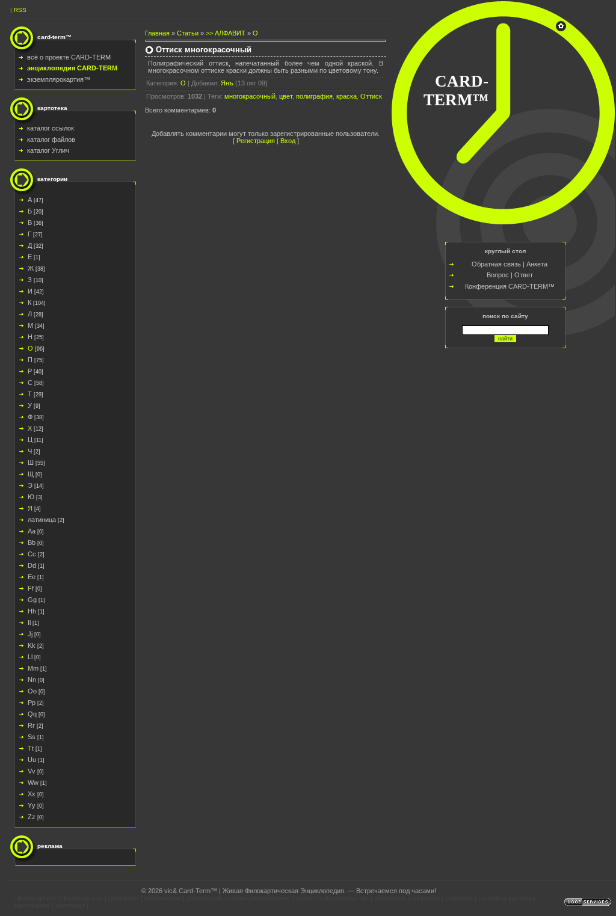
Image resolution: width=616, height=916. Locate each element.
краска (346, 96)
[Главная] (561, 28)
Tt (31, 748)
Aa (31, 531)
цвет (285, 96)
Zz (31, 816)
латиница (42, 519)
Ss (31, 736)
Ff (31, 588)
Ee (31, 576)
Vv (31, 771)
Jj (30, 634)
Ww (33, 782)
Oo (32, 691)
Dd (32, 565)
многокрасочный (250, 96)
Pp (31, 702)
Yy (31, 805)
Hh (32, 611)
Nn (32, 679)
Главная (157, 33)
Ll (30, 656)
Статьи (188, 33)
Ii (29, 622)
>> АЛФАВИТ (225, 33)
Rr (31, 725)
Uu (32, 759)
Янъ (227, 83)
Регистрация (255, 140)
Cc (32, 554)
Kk (31, 645)
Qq (32, 714)
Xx (31, 794)
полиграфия (314, 96)
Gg (32, 599)
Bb (31, 542)
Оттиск (371, 96)
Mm (33, 668)
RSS (20, 10)
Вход (287, 140)
